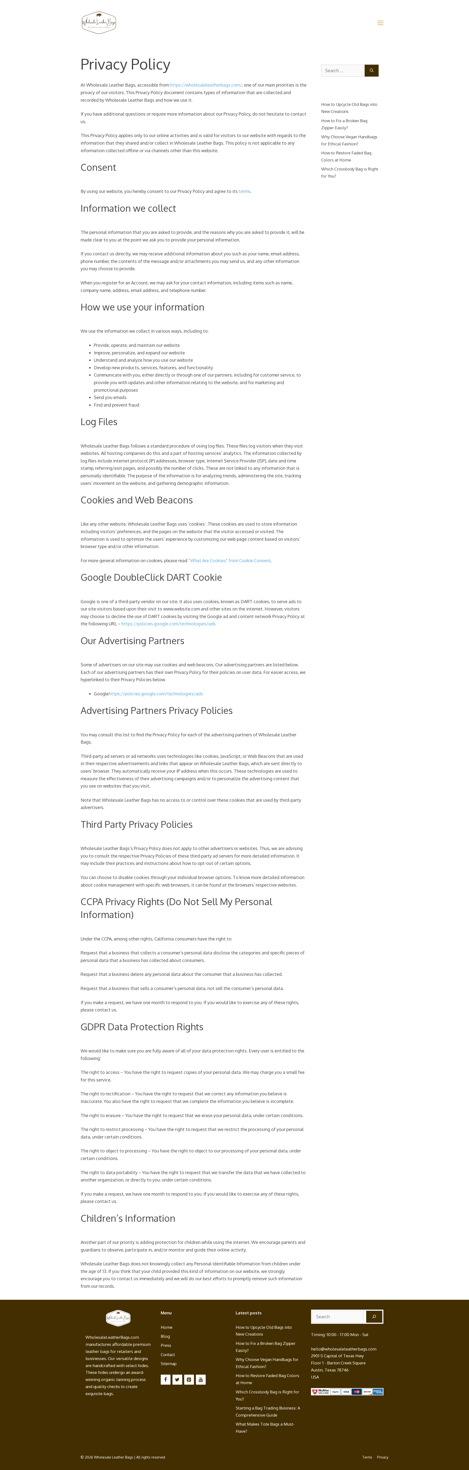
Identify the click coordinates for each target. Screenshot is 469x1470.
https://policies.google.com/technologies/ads (168, 623)
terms (244, 191)
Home (166, 1327)
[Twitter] (177, 1380)
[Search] (372, 71)
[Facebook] (166, 1380)
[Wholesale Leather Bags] (99, 22)
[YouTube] (201, 1380)
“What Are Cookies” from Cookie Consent (229, 560)
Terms (367, 1457)
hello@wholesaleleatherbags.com (343, 1348)
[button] (380, 22)
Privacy (382, 1457)
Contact (168, 1354)
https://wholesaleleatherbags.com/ (206, 85)
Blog (165, 1336)
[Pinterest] (189, 1380)
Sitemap (169, 1363)
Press (166, 1345)
